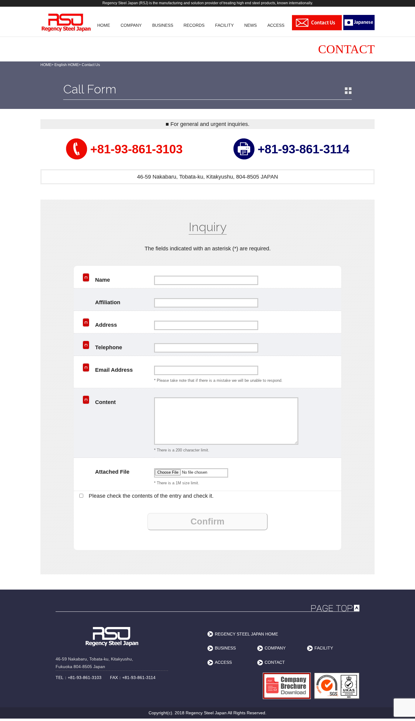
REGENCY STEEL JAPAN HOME (246, 634)
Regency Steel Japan (206, 712)
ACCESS (223, 662)
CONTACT (275, 662)
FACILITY (323, 648)
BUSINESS (225, 648)
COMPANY (275, 648)
